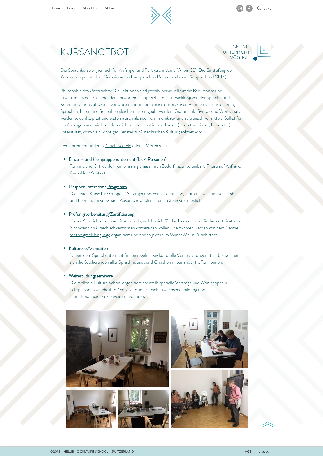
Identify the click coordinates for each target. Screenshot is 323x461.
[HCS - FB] (249, 8)
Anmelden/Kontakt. (88, 173)
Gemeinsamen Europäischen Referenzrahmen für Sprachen (158, 77)
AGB (248, 451)
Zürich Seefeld (118, 145)
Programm (117, 186)
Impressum (263, 451)
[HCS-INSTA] (239, 8)
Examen (185, 220)
